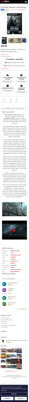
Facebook (15, 378)
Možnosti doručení (5, 54)
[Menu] (25, 1)
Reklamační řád (4, 321)
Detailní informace (4, 68)
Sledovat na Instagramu (12, 371)
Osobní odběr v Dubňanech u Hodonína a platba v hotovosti (14, 376)
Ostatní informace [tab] (20, 108)
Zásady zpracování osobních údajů (8, 325)
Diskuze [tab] (13, 108)
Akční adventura (15, 271)
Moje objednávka (4, 327)
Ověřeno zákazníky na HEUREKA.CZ (14, 375)
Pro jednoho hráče (16, 255)
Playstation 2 (14, 261)
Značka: (5, 11)
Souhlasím (20, 398)
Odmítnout (7, 398)
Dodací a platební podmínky (6, 320)
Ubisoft (13, 267)
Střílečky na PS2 (15, 251)
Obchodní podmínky (5, 318)
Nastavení (14, 394)
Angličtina (13, 257)
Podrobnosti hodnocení (21, 9)
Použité (13, 263)
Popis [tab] (3, 108)
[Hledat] (18, 1)
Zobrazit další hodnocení (22, 309)
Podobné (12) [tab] (8, 108)
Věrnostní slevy (4, 323)
